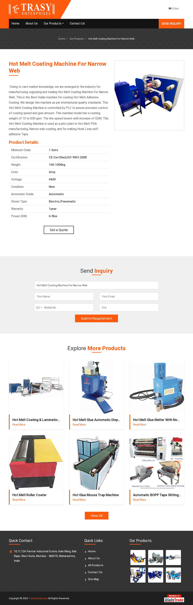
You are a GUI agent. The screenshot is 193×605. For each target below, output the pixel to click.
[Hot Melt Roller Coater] (36, 462)
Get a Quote (59, 230)
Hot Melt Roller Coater (29, 495)
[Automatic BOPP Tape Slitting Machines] (156, 462)
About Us (31, 23)
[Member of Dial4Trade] (174, 598)
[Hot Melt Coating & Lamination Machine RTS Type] (36, 387)
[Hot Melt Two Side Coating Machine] (173, 575)
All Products (95, 565)
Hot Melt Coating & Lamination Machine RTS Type (36, 420)
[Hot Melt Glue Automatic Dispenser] (96, 387)
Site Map (93, 579)
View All (97, 516)
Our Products (52, 23)
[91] (38, 307)
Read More (18, 424)
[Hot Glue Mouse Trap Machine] (96, 462)
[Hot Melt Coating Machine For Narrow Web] (155, 575)
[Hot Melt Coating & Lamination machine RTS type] (173, 557)
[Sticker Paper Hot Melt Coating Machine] (155, 557)
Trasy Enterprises (37, 598)
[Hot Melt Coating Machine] (138, 575)
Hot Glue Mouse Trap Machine (96, 495)
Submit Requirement (96, 318)
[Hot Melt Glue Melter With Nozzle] (156, 387)
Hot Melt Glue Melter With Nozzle (157, 420)
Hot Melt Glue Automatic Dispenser (97, 420)
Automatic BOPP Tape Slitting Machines (157, 495)
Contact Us (77, 23)
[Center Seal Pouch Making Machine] (138, 557)
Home (15, 23)
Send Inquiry (171, 23)
